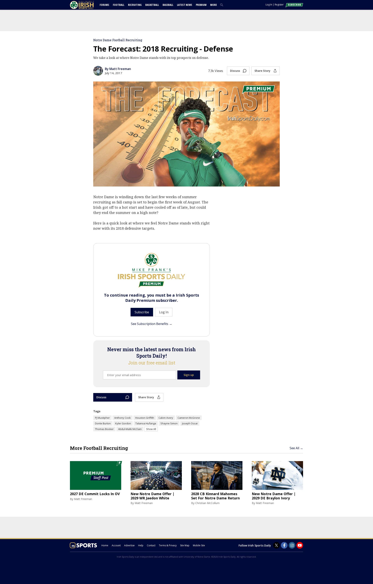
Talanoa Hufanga (145, 423)
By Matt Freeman (118, 69)
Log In (269, 4)
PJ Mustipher (102, 417)
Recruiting (135, 5)
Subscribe (142, 312)
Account (116, 545)
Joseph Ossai (190, 423)
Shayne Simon (169, 423)
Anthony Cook (122, 417)
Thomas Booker (104, 429)
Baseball (168, 5)
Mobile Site (199, 545)
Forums (104, 5)
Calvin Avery (166, 417)
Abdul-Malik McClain (130, 429)
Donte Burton (103, 423)
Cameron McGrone (189, 417)
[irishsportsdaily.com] (86, 5)
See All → (296, 448)
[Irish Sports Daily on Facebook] (284, 545)
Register (279, 4)
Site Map (184, 545)
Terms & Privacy (168, 545)
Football (118, 5)
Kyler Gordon (123, 423)
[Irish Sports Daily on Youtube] (299, 545)
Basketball (152, 5)
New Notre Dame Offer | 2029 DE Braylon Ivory (274, 496)
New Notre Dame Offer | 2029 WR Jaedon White (152, 496)
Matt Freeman (83, 499)
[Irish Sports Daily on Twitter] (276, 545)
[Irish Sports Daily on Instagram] (292, 545)
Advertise (129, 545)
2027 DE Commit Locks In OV (95, 494)
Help (140, 545)
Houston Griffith (144, 417)
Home (104, 545)
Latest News (184, 5)
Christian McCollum (207, 503)
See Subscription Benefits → (151, 324)
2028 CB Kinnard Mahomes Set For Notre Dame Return (215, 496)
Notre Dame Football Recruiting (117, 40)
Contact (151, 545)
